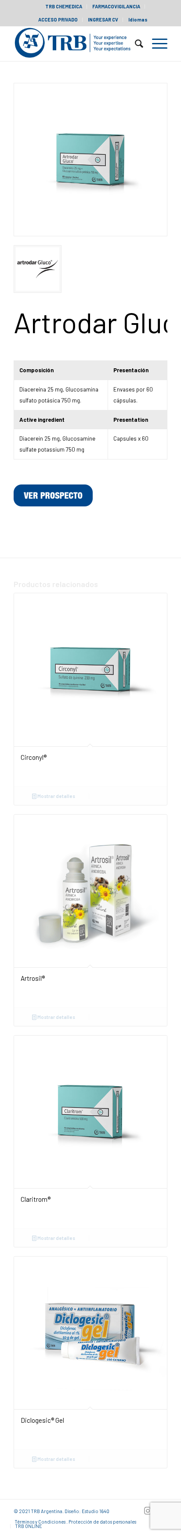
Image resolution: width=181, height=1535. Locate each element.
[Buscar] (134, 43)
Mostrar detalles (55, 796)
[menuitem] (64, 6)
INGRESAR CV (103, 19)
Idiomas (138, 19)
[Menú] (155, 43)
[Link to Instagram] (147, 1510)
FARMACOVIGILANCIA (116, 6)
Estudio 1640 (95, 1511)
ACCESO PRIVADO (58, 19)
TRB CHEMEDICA (63, 6)
